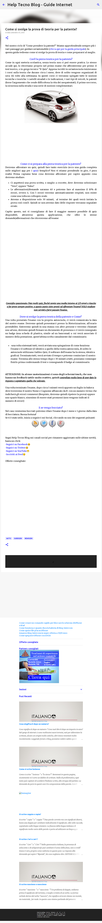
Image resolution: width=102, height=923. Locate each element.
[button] (6, 38)
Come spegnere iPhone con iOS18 (35, 635)
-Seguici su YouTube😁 (17, 451)
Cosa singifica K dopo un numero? (34, 724)
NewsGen (28, 538)
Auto (8, 538)
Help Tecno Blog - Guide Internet (39, 4)
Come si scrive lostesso (29, 769)
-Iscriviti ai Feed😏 (15, 454)
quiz (35, 170)
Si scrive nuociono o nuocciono (32, 884)
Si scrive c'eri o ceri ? (28, 839)
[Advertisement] (51, 142)
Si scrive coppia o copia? (30, 814)
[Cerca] (98, 4)
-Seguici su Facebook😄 (17, 444)
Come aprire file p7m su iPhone (33, 630)
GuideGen (18, 538)
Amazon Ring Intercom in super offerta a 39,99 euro (43, 633)
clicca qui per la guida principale (67, 49)
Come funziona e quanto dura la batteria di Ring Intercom (46, 628)
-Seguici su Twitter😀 (16, 447)
